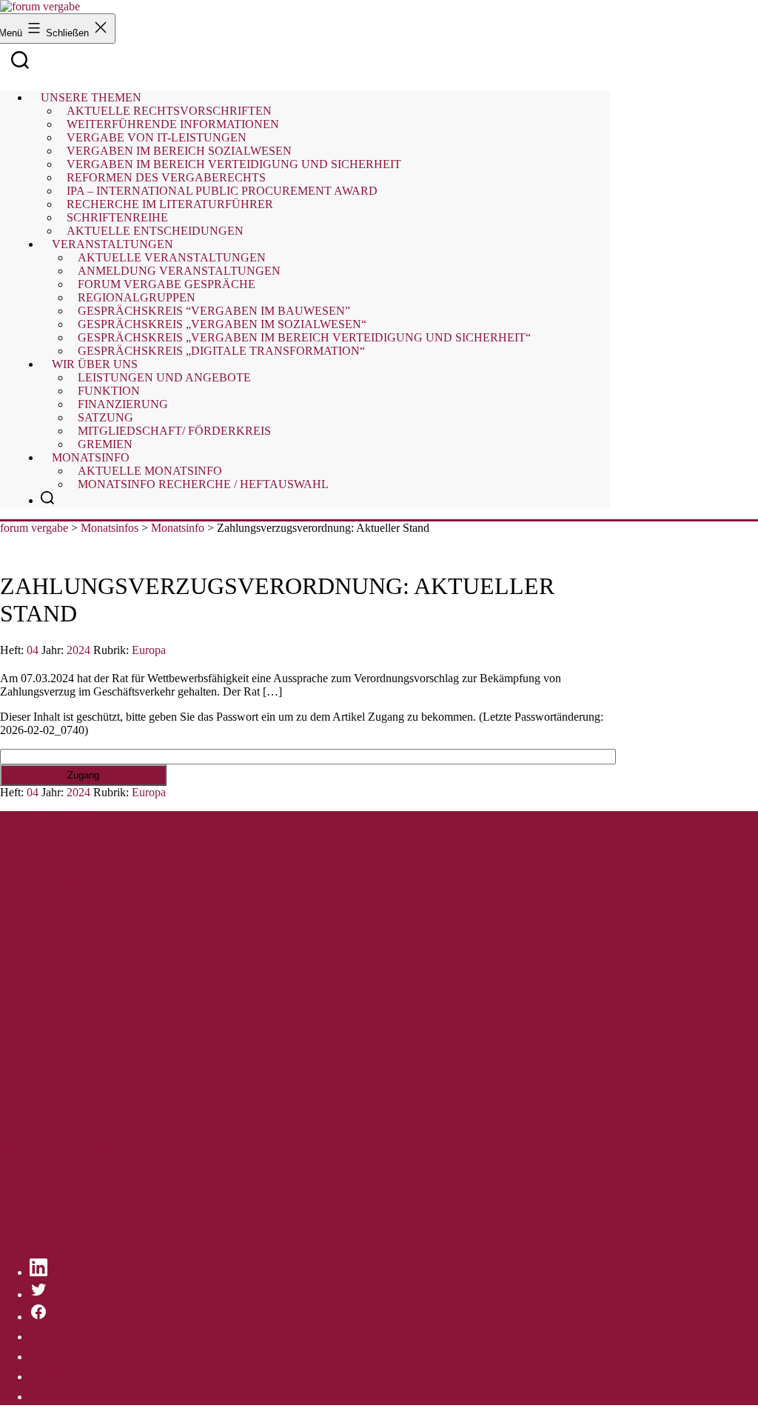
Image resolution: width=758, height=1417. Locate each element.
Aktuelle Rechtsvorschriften (65, 830)
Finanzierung (30, 1121)
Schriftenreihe (32, 937)
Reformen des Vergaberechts (67, 897)
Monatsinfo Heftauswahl (57, 1226)
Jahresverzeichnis (40, 1239)
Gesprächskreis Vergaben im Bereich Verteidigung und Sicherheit (153, 1042)
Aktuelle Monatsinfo (48, 1199)
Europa (149, 650)
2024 (78, 650)
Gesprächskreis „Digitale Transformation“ (221, 350)
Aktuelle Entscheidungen (155, 230)
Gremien (105, 444)
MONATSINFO (40, 1186)
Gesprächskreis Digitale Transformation (92, 1056)
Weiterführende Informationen (70, 844)
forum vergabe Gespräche (60, 989)
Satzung (19, 1134)
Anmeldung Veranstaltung (61, 976)
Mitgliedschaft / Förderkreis (64, 1147)
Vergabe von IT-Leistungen (64, 857)
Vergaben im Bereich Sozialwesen (80, 870)
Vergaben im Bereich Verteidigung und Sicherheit (116, 884)
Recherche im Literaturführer (67, 924)
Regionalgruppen (40, 1002)
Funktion (21, 1107)
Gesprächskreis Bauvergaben (68, 1016)
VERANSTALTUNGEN (63, 962)
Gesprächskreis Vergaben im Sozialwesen (97, 1029)
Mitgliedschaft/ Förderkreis (174, 430)
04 (32, 650)
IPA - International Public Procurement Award (107, 910)
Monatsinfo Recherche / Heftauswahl (203, 484)
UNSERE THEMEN (53, 817)
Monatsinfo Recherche (53, 1213)
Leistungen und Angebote (164, 377)
